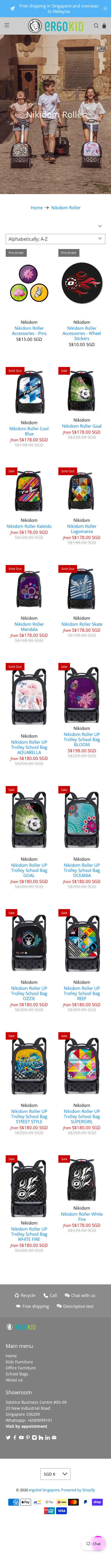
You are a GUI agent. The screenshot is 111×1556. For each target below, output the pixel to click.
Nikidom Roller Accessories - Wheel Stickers (82, 333)
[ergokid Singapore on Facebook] (14, 1438)
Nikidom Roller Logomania (81, 528)
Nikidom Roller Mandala (29, 626)
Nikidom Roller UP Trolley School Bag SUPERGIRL (82, 1116)
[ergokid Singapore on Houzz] (41, 1438)
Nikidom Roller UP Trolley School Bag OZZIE (29, 993)
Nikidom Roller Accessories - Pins (29, 330)
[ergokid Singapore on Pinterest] (27, 1438)
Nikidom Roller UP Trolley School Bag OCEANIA (82, 870)
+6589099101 (39, 1420)
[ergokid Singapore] (55, 26)
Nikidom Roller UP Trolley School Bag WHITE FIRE (29, 1234)
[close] (105, 8)
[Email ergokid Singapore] (54, 1438)
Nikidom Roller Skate (81, 624)
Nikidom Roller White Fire (82, 1216)
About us (14, 1380)
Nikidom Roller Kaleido (29, 526)
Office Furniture (21, 1368)
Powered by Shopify (78, 1490)
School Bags (17, 1374)
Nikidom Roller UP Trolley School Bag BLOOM (82, 739)
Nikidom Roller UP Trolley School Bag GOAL (29, 870)
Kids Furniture (19, 1362)
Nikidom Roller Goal (82, 426)
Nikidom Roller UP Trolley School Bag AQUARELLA (29, 747)
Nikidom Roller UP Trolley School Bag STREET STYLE (29, 1116)
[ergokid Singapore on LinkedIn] (47, 1438)
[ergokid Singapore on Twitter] (8, 1438)
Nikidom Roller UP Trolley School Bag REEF (82, 993)
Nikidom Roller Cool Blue (29, 431)
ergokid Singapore (44, 1490)
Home (37, 208)
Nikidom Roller (66, 208)
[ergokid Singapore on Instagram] (34, 1438)
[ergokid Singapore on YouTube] (21, 1438)
